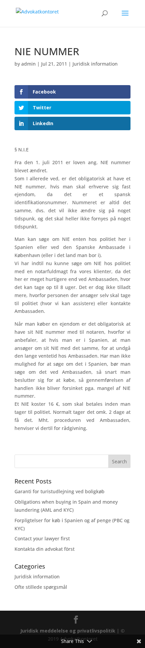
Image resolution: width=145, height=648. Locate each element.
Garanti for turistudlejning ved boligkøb (59, 491)
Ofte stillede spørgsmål (40, 587)
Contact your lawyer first (42, 538)
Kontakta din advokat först (44, 549)
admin (28, 64)
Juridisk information (95, 64)
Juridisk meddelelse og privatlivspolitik (67, 630)
